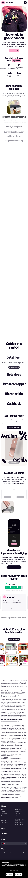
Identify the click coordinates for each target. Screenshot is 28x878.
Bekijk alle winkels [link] (14, 639)
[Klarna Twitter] (17, 852)
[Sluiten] (25, 862)
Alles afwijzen (9, 874)
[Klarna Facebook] (4, 852)
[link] (8, 494)
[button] (2, 28)
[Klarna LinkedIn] (11, 852)
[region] (14, 869)
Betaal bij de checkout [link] (14, 367)
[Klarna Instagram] (24, 852)
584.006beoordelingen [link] (18, 590)
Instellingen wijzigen (14, 870)
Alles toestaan (18, 874)
